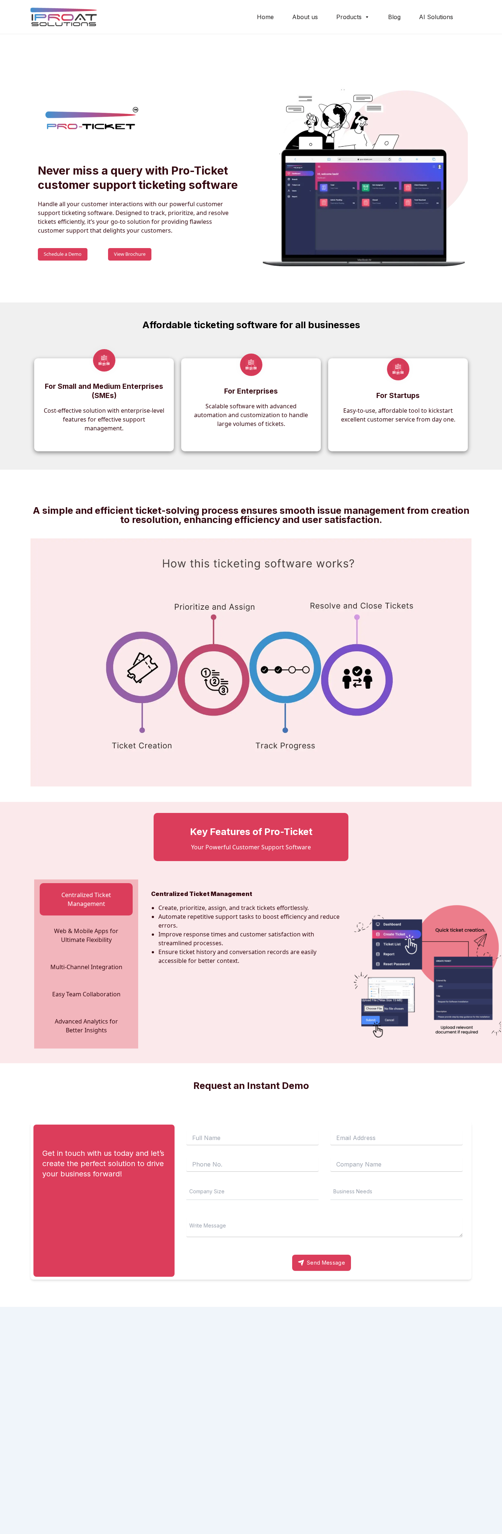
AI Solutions (436, 17)
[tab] (86, 899)
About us (305, 17)
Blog (394, 17)
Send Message (326, 1262)
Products (349, 17)
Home (265, 17)
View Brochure (130, 254)
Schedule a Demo (63, 254)
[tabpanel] (301, 964)
